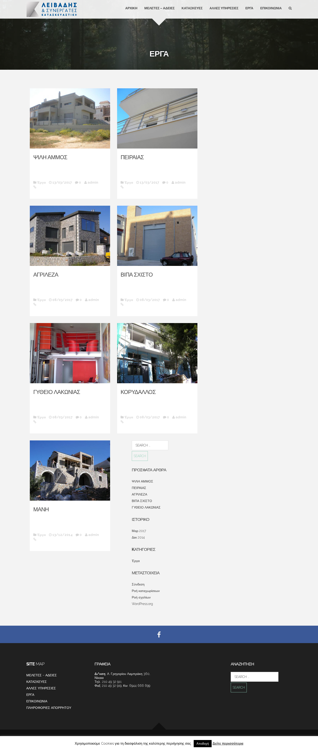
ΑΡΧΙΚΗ (131, 8)
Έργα (41, 182)
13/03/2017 (62, 182)
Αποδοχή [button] (202, 743)
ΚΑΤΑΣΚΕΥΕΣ (192, 8)
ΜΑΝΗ (41, 509)
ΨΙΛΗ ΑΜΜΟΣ (50, 157)
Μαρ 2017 (139, 531)
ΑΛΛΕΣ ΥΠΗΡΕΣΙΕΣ (224, 8)
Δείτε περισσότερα (228, 743)
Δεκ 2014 (138, 537)
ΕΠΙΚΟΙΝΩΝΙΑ (271, 8)
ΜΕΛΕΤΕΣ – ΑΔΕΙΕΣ (159, 8)
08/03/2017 (62, 300)
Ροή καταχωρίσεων (146, 591)
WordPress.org (142, 604)
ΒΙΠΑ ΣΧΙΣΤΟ (137, 274)
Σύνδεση (138, 584)
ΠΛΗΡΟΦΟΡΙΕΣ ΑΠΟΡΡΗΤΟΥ (48, 708)
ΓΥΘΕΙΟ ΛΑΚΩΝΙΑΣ (56, 392)
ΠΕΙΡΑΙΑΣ (132, 157)
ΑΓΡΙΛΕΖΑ (45, 274)
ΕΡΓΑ (249, 8)
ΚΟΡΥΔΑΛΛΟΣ (138, 392)
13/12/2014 (62, 535)
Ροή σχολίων (141, 597)
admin (93, 182)
